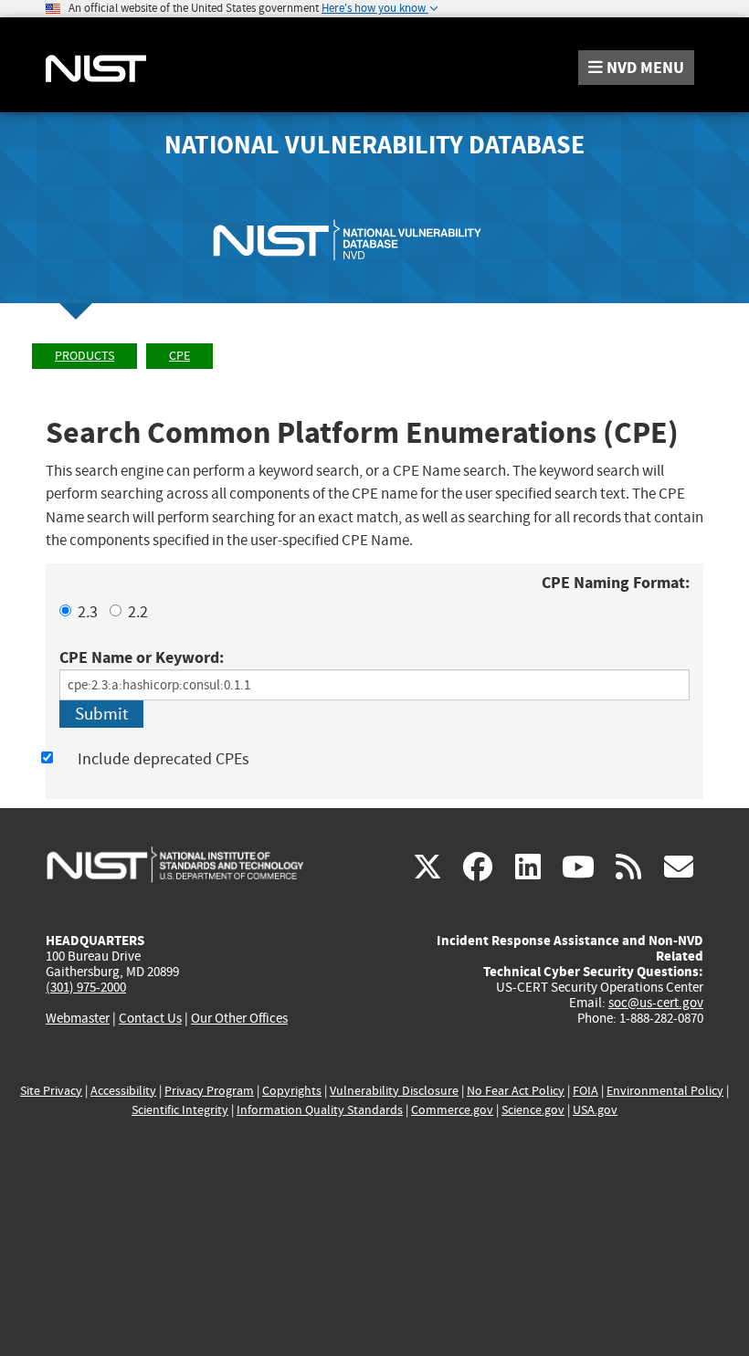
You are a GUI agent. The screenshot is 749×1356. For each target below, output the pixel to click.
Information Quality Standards (320, 1110)
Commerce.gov (452, 1110)
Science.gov (532, 1110)
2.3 (88, 612)
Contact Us (150, 1018)
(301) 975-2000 (86, 987)
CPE (179, 355)
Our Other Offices (239, 1018)
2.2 (138, 612)
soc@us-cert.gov (655, 1002)
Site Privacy (51, 1090)
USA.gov (595, 1110)
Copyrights (292, 1090)
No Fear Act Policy (515, 1090)
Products (84, 355)
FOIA (585, 1090)
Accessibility (123, 1090)
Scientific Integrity (180, 1110)
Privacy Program (209, 1090)
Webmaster (78, 1018)
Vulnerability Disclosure (394, 1090)
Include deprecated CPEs (163, 759)
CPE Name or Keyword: (141, 657)
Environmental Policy (665, 1090)
